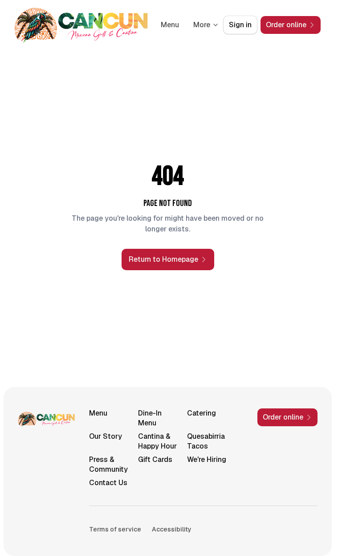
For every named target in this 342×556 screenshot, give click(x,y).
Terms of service (115, 529)
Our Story (105, 436)
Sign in (240, 24)
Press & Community (108, 464)
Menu (170, 24)
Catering (201, 413)
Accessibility (171, 529)
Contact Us (108, 482)
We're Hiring (206, 459)
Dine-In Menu (150, 418)
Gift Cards (155, 459)
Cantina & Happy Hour (157, 441)
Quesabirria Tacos (206, 441)
